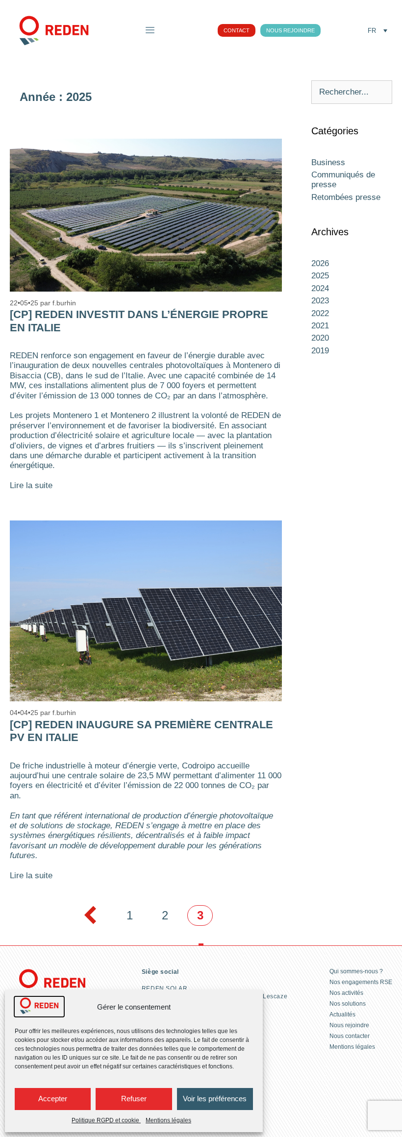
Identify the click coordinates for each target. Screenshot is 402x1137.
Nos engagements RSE (360, 982)
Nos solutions (347, 1003)
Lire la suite (31, 485)
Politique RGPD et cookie (106, 1120)
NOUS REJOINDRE (290, 30)
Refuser (134, 1098)
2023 (320, 300)
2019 (320, 350)
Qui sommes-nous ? (356, 971)
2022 (320, 313)
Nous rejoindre (349, 1025)
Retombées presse (345, 197)
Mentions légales (168, 1120)
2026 (320, 263)
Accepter (52, 1098)
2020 (320, 338)
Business (328, 162)
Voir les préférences (215, 1098)
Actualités (342, 1014)
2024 (320, 288)
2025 (320, 275)
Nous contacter (349, 1036)
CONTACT (237, 30)
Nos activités (346, 992)
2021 (320, 325)
